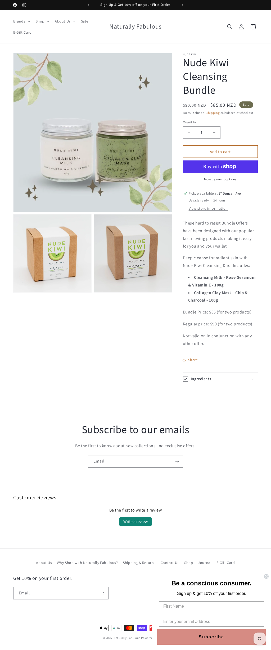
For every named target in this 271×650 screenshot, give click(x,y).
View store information (208, 208)
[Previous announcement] (88, 5)
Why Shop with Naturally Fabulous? (87, 562)
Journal (204, 562)
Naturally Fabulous (127, 638)
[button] (21, 21)
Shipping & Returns (139, 562)
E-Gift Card (225, 562)
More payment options (220, 179)
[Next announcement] (182, 5)
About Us (44, 562)
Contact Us (170, 562)
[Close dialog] (266, 576)
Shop (188, 562)
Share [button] (193, 359)
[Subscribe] (177, 461)
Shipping (213, 113)
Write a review (135, 521)
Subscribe (211, 637)
